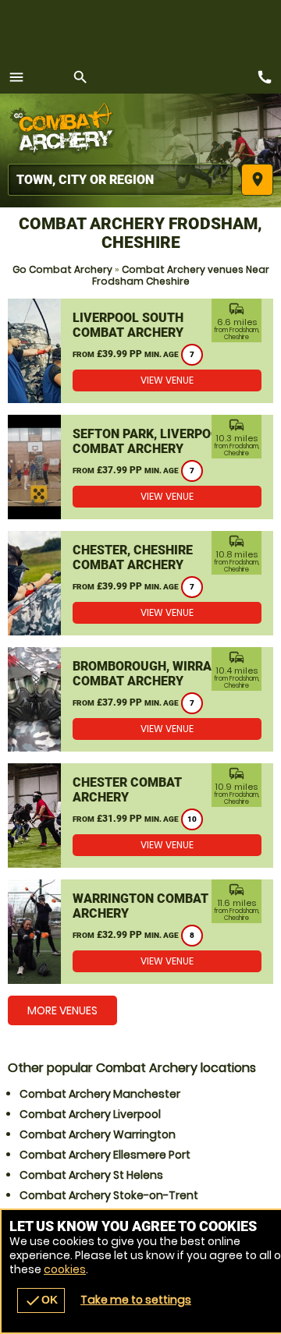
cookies (65, 1269)
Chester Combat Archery (127, 790)
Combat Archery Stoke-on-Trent (109, 1195)
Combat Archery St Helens (91, 1175)
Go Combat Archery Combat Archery (66, 128)
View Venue (167, 380)
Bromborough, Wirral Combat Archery (146, 673)
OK (41, 1300)
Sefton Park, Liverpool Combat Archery (149, 441)
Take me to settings (135, 1299)
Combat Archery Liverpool (90, 1114)
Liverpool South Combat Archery (128, 325)
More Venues (62, 1010)
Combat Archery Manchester (100, 1094)
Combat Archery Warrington (98, 1134)
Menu (16, 77)
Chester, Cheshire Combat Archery (133, 557)
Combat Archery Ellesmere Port (105, 1154)
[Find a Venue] (120, 180)
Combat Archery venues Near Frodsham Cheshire (180, 275)
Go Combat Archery (62, 269)
